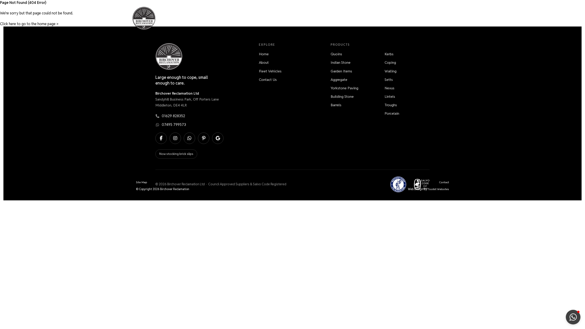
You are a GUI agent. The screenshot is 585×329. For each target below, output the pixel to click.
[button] (573, 317)
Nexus (389, 88)
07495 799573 (174, 124)
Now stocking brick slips (176, 154)
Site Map (141, 182)
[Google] (217, 138)
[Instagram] (175, 138)
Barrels (336, 105)
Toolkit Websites (438, 189)
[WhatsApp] (189, 138)
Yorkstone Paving (344, 88)
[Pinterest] (203, 138)
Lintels (390, 96)
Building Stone (342, 96)
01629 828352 (173, 116)
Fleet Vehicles (408, 18)
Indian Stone (341, 62)
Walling (390, 71)
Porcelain (392, 113)
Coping (390, 62)
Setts (389, 79)
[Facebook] (161, 138)
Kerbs (389, 54)
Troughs (391, 105)
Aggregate (339, 79)
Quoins (336, 54)
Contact (444, 182)
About (384, 18)
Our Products (360, 18)
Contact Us (436, 18)
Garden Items (341, 71)
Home (337, 18)
